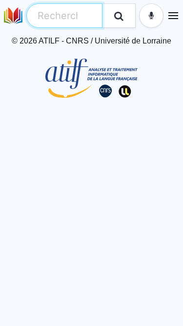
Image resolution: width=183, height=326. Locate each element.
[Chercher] (119, 15)
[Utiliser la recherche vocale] (151, 15)
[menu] (173, 15)
